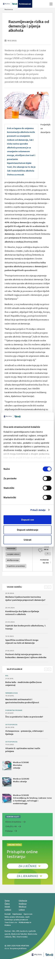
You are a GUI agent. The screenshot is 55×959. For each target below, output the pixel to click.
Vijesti (7, 906)
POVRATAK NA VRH (44, 561)
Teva (6, 922)
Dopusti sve (27, 519)
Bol (6, 676)
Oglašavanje (17, 914)
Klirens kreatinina (13, 822)
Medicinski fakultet (19, 934)
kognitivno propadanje (16, 566)
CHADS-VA (11, 826)
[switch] (47, 478)
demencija (11, 548)
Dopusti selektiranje (27, 529)
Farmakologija (11, 693)
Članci (7, 903)
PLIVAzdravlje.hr (25, 922)
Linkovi (22, 909)
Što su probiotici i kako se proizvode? (24, 716)
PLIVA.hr (8, 925)
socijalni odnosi (13, 554)
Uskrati (27, 539)
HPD (17, 931)
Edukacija (23, 900)
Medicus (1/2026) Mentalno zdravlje (21, 765)
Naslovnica (9, 9)
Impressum (28, 914)
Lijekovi (8, 909)
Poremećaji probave (13, 710)
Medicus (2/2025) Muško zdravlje (21, 780)
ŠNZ (14, 937)
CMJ (13, 931)
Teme (7, 900)
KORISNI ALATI (13, 817)
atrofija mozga (12, 560)
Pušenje (9, 831)
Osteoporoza (11, 725)
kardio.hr (24, 931)
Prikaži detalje (38, 510)
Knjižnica (22, 903)
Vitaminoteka (22, 937)
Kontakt (8, 914)
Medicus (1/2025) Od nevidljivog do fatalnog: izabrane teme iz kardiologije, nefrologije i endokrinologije (32, 799)
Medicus (22, 906)
